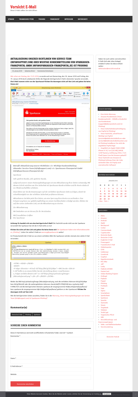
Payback (104, 278)
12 (117, 191)
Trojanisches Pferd (26, 19)
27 (121, 196)
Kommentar (15, 336)
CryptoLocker (105, 232)
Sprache (11, 19)
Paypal (103, 281)
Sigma (103, 290)
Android (103, 220)
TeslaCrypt (104, 312)
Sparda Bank (105, 295)
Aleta (103, 216)
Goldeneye (105, 252)
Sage (102, 288)
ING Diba (104, 261)
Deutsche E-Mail (17, 314)
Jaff (102, 264)
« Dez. (100, 201)
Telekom (104, 310)
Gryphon (104, 257)
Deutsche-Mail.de (113, 337)
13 (121, 191)
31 (109, 199)
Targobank (104, 307)
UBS (102, 317)
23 (105, 196)
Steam (103, 305)
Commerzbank (106, 230)
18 (113, 194)
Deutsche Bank (106, 235)
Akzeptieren (106, 394)
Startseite (104, 303)
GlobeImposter (106, 247)
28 (125, 196)
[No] (135, 394)
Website (13, 374)
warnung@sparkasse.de (49, 232)
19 (117, 194)
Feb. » (106, 201)
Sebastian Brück (30, 71)
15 (100, 194)
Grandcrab (104, 254)
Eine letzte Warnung (108, 114)
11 (113, 191)
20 (121, 194)
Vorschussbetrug (107, 327)
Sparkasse (37, 314)
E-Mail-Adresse (17, 366)
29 (100, 199)
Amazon (104, 218)
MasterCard (105, 271)
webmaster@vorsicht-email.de (109, 68)
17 (109, 194)
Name (13, 358)
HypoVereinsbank (107, 259)
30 (105, 199)
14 (125, 191)
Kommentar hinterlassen (45, 71)
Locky (103, 266)
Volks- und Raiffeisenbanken (111, 324)
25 (113, 196)
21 (125, 194)
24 (109, 196)
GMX (102, 249)
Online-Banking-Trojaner (109, 274)
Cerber (103, 228)
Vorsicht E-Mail (23, 7)
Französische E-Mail (108, 245)
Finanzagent (55, 19)
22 (100, 196)
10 (109, 191)
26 (117, 196)
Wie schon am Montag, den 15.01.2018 (24, 76)
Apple (103, 223)
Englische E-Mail (106, 240)
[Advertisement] (69, 37)
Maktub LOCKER (106, 269)
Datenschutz (82, 19)
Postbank (104, 286)
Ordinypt (104, 276)
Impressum (68, 19)
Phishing (42, 19)
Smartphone (105, 293)
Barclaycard (105, 225)
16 (105, 194)
